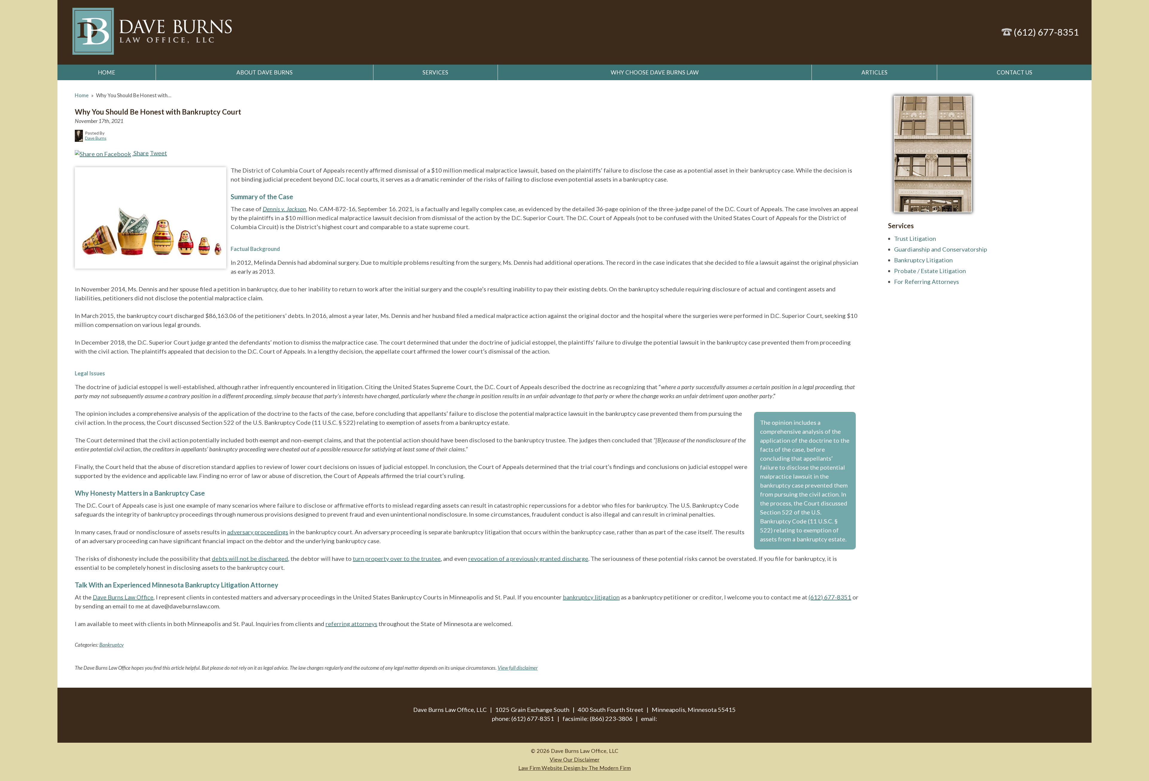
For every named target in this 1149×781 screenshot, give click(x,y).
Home (106, 72)
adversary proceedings (257, 531)
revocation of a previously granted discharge (528, 558)
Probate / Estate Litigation (930, 270)
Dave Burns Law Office (123, 597)
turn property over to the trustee (397, 558)
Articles (874, 72)
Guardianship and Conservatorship (940, 249)
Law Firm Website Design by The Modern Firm (574, 768)
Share (140, 152)
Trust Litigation (915, 238)
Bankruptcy (111, 645)
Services (435, 72)
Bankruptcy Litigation (923, 260)
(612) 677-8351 (1046, 32)
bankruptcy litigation (591, 597)
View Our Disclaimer (575, 759)
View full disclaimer (518, 668)
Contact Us (1014, 72)
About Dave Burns (264, 72)
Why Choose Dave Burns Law (655, 72)
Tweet (158, 152)
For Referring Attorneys (926, 281)
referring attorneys (351, 623)
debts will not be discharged (250, 558)
